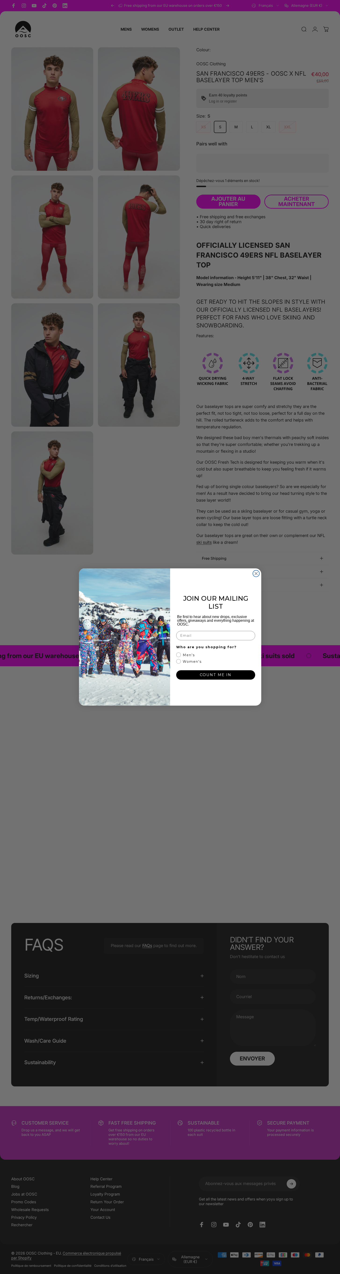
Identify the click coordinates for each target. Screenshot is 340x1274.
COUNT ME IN (215, 675)
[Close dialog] (256, 573)
